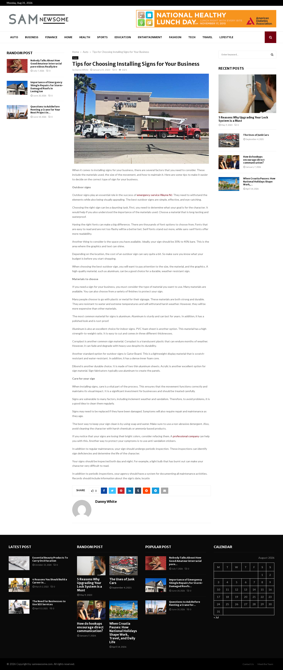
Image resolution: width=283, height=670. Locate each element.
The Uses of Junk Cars (256, 134)
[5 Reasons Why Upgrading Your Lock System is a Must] (247, 93)
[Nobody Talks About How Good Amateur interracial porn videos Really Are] (17, 66)
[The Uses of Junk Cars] (229, 140)
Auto (14, 37)
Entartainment (150, 37)
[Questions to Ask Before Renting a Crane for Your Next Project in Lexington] (17, 112)
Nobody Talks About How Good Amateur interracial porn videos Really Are (46, 63)
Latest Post (20, 547)
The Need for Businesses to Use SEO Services (48, 603)
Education (123, 37)
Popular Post (158, 547)
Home (68, 37)
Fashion (175, 37)
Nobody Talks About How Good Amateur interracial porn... (185, 561)
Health (84, 37)
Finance (51, 37)
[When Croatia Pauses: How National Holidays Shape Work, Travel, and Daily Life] (229, 184)
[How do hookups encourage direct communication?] (229, 162)
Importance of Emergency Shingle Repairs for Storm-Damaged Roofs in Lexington (46, 87)
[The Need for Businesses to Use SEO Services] (19, 607)
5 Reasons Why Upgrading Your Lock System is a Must (243, 119)
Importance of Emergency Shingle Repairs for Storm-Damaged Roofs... (186, 583)
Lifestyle (226, 37)
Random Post (20, 53)
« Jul (216, 617)
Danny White (81, 69)
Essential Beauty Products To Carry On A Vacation (50, 559)
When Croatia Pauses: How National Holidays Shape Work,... (259, 181)
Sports (102, 37)
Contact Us (248, 664)
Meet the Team (265, 664)
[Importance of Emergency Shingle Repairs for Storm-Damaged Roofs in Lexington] (17, 88)
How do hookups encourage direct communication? (254, 159)
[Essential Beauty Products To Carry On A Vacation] (19, 563)
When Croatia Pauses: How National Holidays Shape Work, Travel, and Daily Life (123, 633)
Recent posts (231, 68)
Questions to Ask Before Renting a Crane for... (184, 603)
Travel (207, 37)
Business (31, 37)
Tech (191, 37)
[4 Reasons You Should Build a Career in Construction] (19, 585)
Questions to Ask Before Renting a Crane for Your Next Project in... (45, 109)
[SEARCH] (272, 54)
